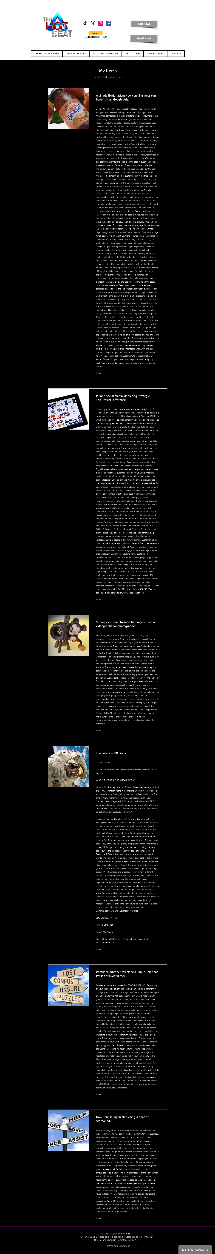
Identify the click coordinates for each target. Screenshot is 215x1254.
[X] (93, 23)
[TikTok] (85, 23)
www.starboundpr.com (133, 593)
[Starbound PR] (100, 23)
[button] (95, 34)
